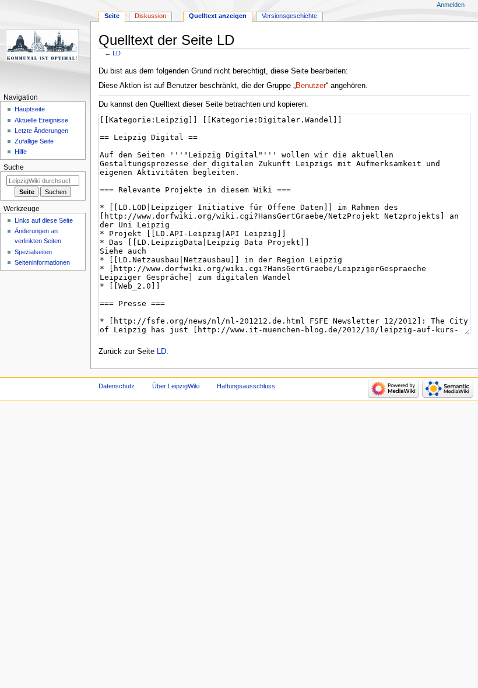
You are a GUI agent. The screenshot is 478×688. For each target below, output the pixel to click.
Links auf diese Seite (44, 220)
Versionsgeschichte (289, 15)
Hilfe (21, 151)
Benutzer (311, 86)
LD (117, 53)
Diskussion (150, 15)
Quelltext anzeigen (218, 15)
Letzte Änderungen (41, 130)
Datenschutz (117, 385)
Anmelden (451, 4)
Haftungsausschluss (246, 385)
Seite (111, 15)
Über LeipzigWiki (175, 385)
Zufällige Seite (34, 141)
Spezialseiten (33, 251)
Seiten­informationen (42, 262)
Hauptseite (30, 109)
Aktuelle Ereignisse (41, 120)
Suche (13, 167)
